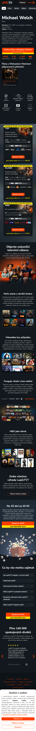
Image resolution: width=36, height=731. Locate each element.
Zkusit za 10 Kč (18, 523)
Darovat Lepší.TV (18, 687)
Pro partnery (11, 685)
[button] (2, 656)
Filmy (9, 8)
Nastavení (18, 727)
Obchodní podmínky (10, 682)
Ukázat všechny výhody (18, 494)
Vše (4, 8)
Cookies (19, 685)
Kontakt (26, 685)
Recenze (26, 679)
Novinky (19, 679)
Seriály (16, 8)
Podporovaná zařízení (25, 682)
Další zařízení (29, 399)
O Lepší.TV (10, 679)
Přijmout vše (18, 719)
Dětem (24, 8)
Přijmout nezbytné (18, 723)
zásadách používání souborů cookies (15, 715)
